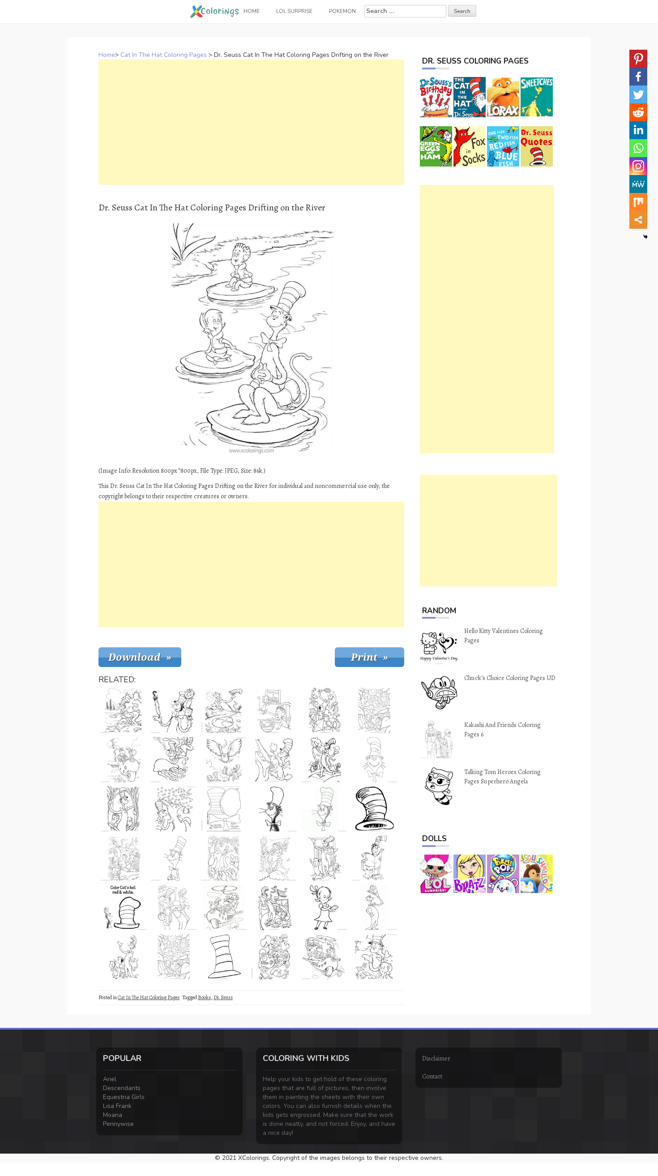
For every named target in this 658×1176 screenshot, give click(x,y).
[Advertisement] (251, 122)
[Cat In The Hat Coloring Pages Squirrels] (173, 809)
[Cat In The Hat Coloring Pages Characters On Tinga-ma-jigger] (223, 907)
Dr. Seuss (223, 997)
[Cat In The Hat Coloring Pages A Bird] (123, 710)
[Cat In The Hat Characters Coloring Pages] (324, 956)
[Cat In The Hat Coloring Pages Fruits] (274, 710)
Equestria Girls (124, 1097)
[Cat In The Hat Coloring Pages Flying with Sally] (274, 907)
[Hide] (645, 236)
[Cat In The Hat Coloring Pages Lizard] (274, 759)
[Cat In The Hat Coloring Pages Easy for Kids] (324, 809)
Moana (112, 1115)
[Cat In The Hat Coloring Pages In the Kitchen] (173, 907)
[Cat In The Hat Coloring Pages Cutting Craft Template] (223, 809)
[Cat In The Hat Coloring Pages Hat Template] (223, 956)
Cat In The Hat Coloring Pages (163, 55)
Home (106, 55)
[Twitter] (638, 94)
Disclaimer (436, 1058)
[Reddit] (638, 112)
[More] (638, 220)
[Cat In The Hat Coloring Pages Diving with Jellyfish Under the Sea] (173, 759)
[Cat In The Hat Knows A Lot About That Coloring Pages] (173, 710)
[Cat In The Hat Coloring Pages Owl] (223, 759)
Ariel (109, 1079)
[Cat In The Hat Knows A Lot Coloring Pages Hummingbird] (374, 956)
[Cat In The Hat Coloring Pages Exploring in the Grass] (123, 809)
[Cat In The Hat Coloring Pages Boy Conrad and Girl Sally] (123, 858)
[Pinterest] (638, 59)
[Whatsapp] (638, 148)
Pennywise (118, 1124)
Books (204, 997)
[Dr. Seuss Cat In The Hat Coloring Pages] (374, 907)
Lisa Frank (117, 1106)
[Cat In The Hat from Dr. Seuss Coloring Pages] (173, 858)
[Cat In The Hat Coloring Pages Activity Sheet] (123, 907)
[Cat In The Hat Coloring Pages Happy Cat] (324, 710)
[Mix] (638, 202)
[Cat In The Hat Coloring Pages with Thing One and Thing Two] (324, 759)
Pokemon (342, 11)
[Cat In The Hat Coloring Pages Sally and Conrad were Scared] (324, 858)
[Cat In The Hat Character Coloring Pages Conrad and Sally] (123, 956)
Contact (432, 1076)
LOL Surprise (294, 11)
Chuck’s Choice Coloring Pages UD (509, 678)
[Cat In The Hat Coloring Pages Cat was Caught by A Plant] (274, 858)
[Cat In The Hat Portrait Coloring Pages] (274, 809)
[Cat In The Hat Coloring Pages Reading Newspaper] (374, 858)
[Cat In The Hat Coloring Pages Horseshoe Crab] (223, 710)
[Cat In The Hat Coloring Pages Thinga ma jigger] (274, 956)
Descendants (122, 1088)
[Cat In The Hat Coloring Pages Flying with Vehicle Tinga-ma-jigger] (123, 759)
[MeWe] (638, 184)
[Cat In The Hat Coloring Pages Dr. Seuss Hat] (374, 809)
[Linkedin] (638, 130)
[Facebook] (638, 77)
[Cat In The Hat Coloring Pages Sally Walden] (324, 907)
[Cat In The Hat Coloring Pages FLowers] (223, 858)
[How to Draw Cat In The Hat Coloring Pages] (374, 759)
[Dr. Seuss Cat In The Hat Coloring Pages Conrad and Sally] (374, 710)
